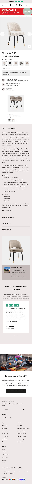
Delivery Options (5, 431)
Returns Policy (5, 433)
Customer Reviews (21, 431)
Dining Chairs (7, 16)
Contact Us (4, 425)
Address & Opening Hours (23, 428)
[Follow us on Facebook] (3, 417)
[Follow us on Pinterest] (8, 417)
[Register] (23, 409)
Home (1, 16)
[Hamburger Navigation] (2, 5)
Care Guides (4, 439)
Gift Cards (4, 463)
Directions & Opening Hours (16, 391)
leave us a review (11, 298)
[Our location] (26, 5)
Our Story (19, 425)
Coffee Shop (20, 441)
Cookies (5, 473)
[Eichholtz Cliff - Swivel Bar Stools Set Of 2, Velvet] (16, 103)
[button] (30, 46)
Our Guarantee (5, 436)
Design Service (5, 452)
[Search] (5, 5)
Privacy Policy (26, 471)
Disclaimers (12, 473)
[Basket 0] (29, 5)
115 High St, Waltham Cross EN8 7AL (14, 468)
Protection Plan (5, 454)
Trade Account (5, 457)
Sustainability (20, 439)
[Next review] (17, 335)
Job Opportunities (21, 436)
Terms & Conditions (18, 471)
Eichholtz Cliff (10, 114)
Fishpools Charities (21, 433)
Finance (3, 449)
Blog (3, 441)
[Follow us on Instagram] (5, 417)
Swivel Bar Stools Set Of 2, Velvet (14, 116)
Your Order (4, 428)
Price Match (4, 460)
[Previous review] (14, 335)
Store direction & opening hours (18, 276)
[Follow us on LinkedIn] (11, 417)
